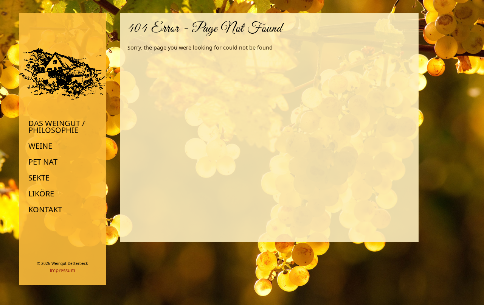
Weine (40, 146)
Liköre (41, 193)
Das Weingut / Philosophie (56, 127)
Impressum (62, 270)
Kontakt (45, 209)
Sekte (39, 177)
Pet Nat (42, 162)
